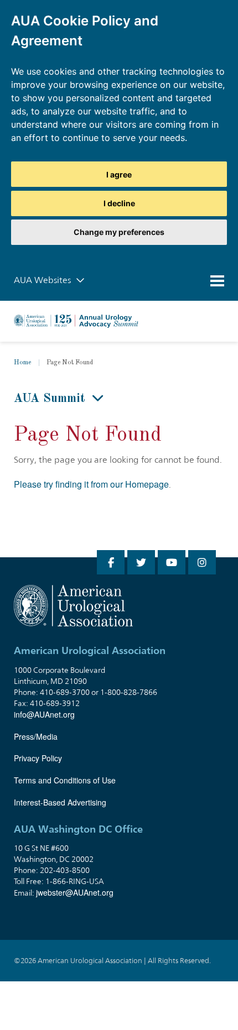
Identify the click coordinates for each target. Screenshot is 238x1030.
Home (22, 362)
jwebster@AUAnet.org (74, 892)
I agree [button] (119, 174)
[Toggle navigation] (217, 280)
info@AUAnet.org (44, 714)
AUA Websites (43, 280)
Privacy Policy (38, 758)
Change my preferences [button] (119, 232)
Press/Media (36, 736)
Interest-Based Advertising (60, 802)
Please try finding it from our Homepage (91, 484)
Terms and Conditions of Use (65, 780)
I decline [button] (119, 203)
